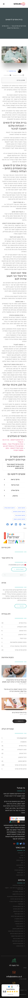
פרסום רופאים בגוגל (20, 515)
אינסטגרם (23, 742)
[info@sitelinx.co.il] (14, 972)
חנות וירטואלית (21, 627)
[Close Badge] (18, 986)
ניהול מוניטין (22, 631)
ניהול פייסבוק (22, 634)
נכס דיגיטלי (23, 638)
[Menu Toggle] (4, 4)
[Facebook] (24, 844)
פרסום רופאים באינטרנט (19, 511)
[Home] (17, 3)
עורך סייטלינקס (11, 71)
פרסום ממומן (22, 761)
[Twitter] (21, 844)
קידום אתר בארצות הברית (18, 646)
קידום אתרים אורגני (20, 650)
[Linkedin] (17, 844)
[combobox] (14, 575)
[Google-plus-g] (14, 844)
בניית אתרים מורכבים (19, 712)
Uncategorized (21, 738)
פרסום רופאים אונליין (9, 508)
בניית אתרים (5, 26)
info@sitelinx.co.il (14, 977)
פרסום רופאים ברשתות (19, 519)
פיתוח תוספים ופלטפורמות (18, 642)
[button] (24, 80)
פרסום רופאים (21, 508)
